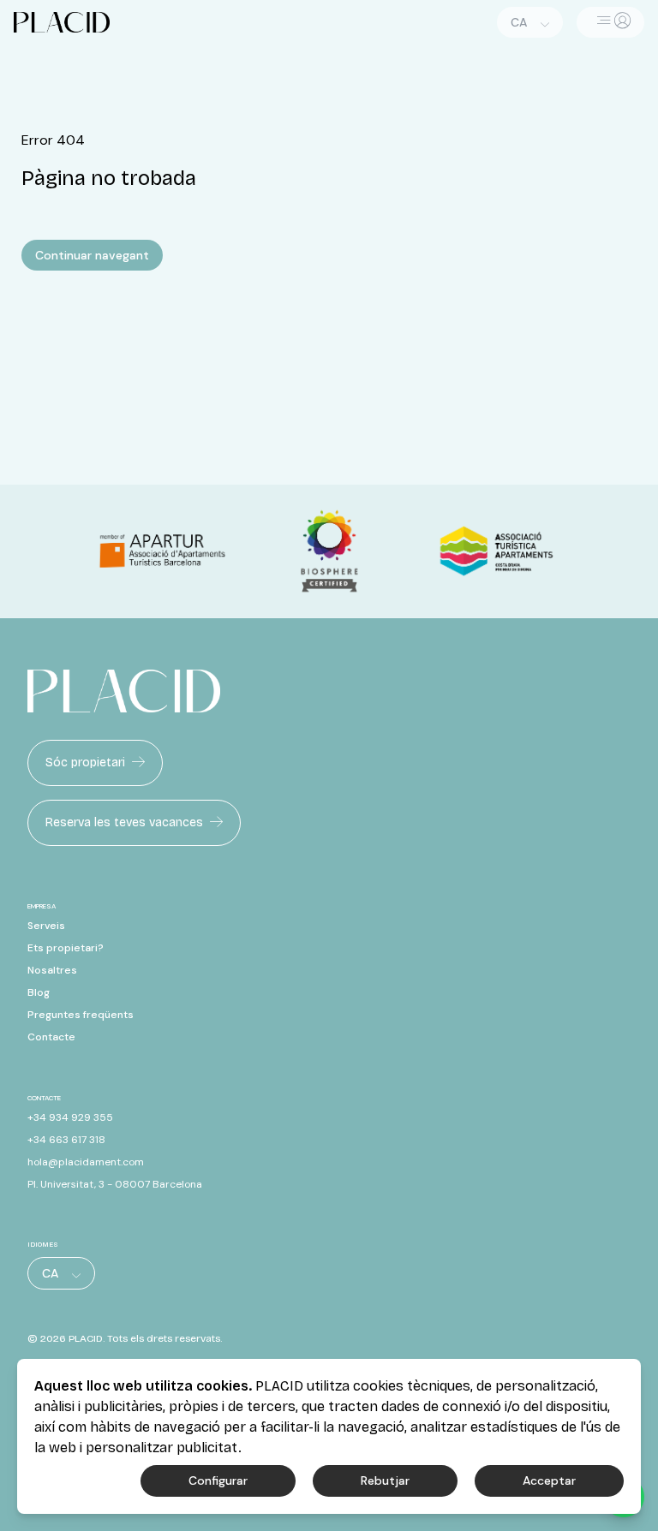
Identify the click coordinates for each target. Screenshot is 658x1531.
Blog (38, 992)
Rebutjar (385, 1480)
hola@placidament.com (85, 1162)
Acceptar (549, 1480)
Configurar (218, 1480)
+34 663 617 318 (66, 1140)
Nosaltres (52, 970)
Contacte (51, 1037)
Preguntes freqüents (80, 1015)
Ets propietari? (65, 948)
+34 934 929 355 (70, 1117)
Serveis (46, 925)
